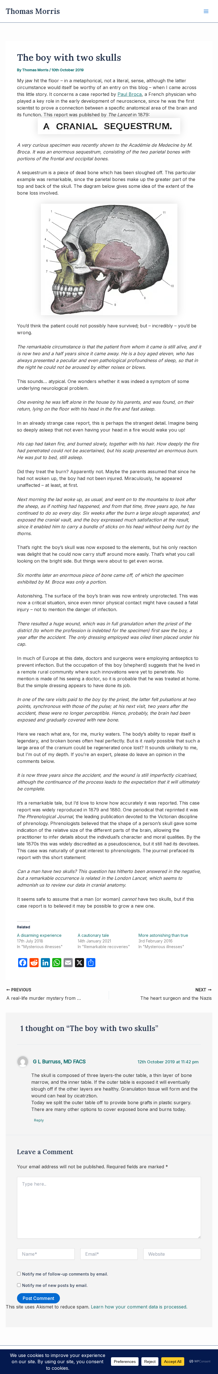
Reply (39, 1120)
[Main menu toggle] (206, 11)
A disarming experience (39, 935)
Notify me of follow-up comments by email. (65, 1274)
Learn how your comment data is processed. (139, 1307)
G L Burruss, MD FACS (59, 1061)
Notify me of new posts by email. (55, 1285)
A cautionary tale (93, 935)
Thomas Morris (33, 11)
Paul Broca (130, 94)
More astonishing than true (163, 935)
